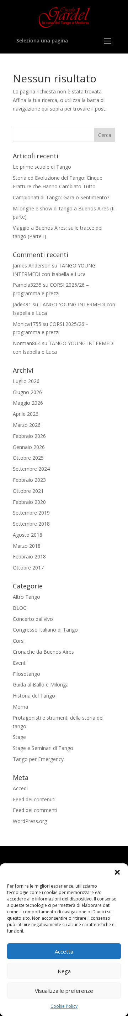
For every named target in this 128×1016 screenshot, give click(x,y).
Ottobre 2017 (28, 567)
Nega (64, 971)
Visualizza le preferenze (64, 990)
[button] (117, 872)
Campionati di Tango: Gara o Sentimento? (61, 197)
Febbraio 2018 (29, 556)
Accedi (20, 788)
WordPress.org (30, 821)
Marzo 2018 (27, 545)
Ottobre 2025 (28, 457)
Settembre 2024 (31, 468)
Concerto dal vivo (33, 619)
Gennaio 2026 (29, 447)
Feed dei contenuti (34, 799)
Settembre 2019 (31, 512)
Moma (20, 706)
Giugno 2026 (27, 392)
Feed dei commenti (35, 810)
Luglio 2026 (26, 381)
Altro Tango (26, 596)
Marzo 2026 (27, 425)
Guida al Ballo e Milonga (41, 684)
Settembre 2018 (31, 523)
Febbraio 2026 (29, 436)
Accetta (64, 951)
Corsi (19, 640)
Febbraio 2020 (29, 502)
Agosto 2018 (27, 534)
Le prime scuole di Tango (42, 166)
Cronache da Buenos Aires (43, 651)
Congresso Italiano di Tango (45, 629)
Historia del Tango (34, 695)
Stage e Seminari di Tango (43, 748)
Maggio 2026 (28, 402)
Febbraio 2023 (29, 479)
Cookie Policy (64, 1006)
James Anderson (31, 265)
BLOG (20, 607)
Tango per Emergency (38, 759)
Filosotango (26, 673)
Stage (19, 737)
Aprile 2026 (25, 413)
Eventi (20, 662)
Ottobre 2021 (28, 490)
